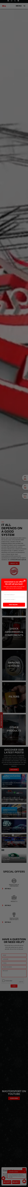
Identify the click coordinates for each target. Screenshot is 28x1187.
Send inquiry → (14, 605)
